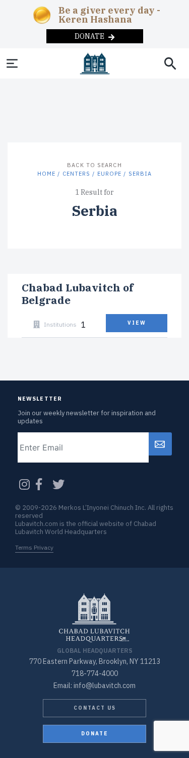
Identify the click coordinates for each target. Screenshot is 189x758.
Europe (109, 173)
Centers (76, 173)
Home (46, 173)
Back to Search (94, 165)
